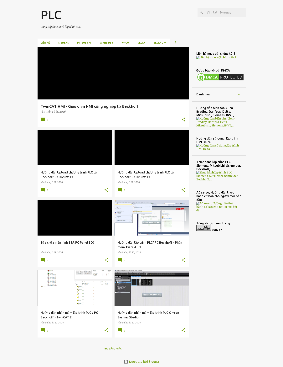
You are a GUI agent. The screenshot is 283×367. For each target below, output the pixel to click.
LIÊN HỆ (45, 42)
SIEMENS (63, 42)
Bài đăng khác (113, 348)
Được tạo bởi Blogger (143, 361)
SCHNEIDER (106, 42)
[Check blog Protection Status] (220, 81)
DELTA (141, 42)
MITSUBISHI (84, 42)
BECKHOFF (160, 42)
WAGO (125, 42)
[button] (183, 120)
